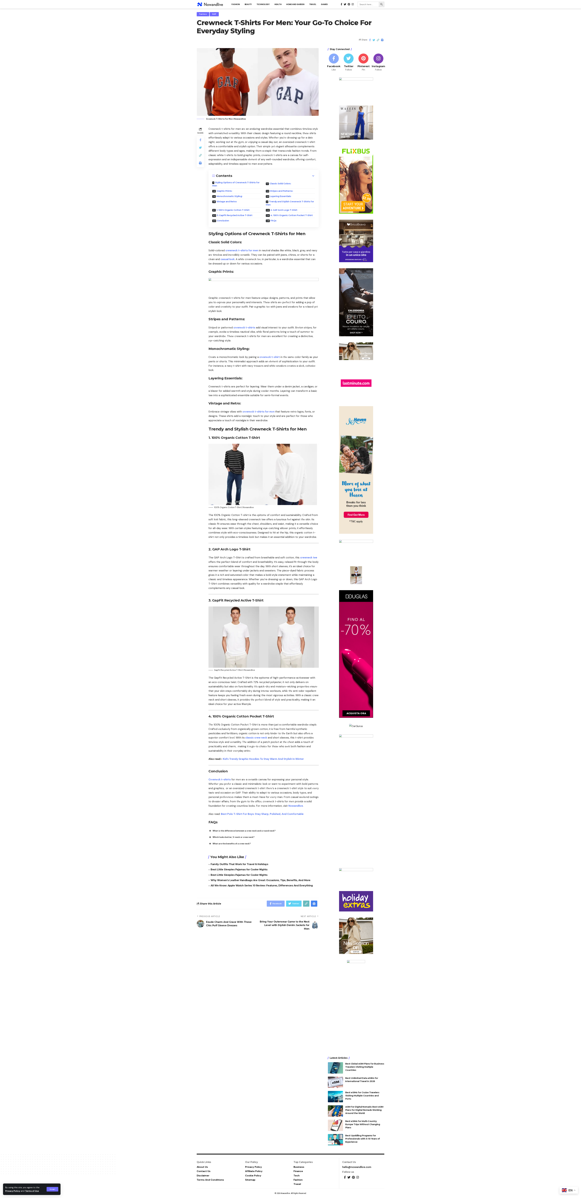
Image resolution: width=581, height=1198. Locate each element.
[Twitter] (348, 62)
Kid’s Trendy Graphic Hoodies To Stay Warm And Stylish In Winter (263, 759)
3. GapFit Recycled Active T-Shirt (234, 215)
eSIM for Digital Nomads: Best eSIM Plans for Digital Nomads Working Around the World (364, 1110)
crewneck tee (308, 557)
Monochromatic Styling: (229, 196)
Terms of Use (32, 1191)
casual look (228, 259)
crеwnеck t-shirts (244, 327)
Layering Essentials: (280, 196)
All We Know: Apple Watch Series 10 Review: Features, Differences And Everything (262, 885)
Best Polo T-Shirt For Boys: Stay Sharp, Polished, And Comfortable (262, 814)
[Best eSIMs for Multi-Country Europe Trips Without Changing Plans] (335, 1125)
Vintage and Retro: (227, 201)
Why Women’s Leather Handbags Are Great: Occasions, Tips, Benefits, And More (260, 880)
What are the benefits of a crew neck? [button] (232, 843)
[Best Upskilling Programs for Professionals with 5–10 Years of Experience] (335, 1139)
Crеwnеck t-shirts (219, 779)
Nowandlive (295, 805)
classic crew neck (256, 737)
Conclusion (223, 220)
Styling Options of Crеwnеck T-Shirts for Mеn (235, 184)
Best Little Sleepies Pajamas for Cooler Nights (239, 869)
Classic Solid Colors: (280, 183)
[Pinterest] (363, 62)
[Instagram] (378, 62)
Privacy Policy (12, 1191)
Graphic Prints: (224, 191)
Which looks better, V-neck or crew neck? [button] (233, 837)
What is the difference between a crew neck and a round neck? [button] (244, 831)
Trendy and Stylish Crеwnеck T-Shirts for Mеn (290, 203)
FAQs (273, 220)
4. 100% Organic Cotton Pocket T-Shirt (292, 215)
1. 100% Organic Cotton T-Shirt (233, 210)
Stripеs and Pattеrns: (281, 191)
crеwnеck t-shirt (269, 357)
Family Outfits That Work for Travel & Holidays (239, 864)
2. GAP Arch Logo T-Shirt (284, 210)
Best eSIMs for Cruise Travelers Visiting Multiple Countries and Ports (362, 1095)
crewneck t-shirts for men (241, 250)
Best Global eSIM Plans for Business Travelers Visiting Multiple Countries (364, 1066)
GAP (214, 14)
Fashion (203, 14)
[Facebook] (333, 62)
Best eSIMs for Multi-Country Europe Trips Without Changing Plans (362, 1124)
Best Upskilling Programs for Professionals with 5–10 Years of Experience (362, 1138)
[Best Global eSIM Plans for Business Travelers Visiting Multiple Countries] (335, 1068)
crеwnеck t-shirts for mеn (259, 411)
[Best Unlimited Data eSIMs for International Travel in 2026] (335, 1082)
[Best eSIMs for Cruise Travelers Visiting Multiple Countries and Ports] (335, 1096)
